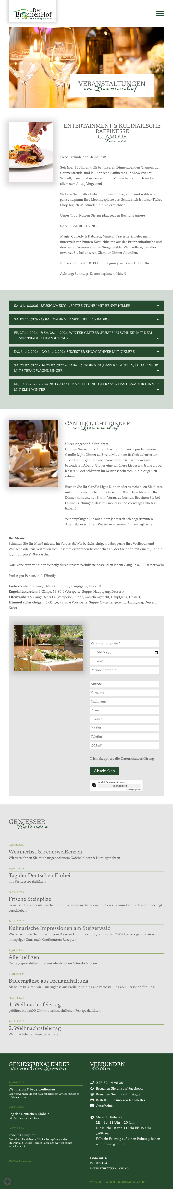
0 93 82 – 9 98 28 (109, 1083)
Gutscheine (104, 1106)
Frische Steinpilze (22, 1135)
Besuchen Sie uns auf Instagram (119, 1094)
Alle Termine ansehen (20, 1161)
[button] (7, 1181)
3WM (129, 1182)
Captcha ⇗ (133, 790)
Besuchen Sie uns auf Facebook (119, 1088)
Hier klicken (120, 786)
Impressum (98, 1163)
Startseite (98, 1158)
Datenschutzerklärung (109, 1168)
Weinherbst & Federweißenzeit (32, 1089)
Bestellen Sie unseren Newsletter (120, 1100)
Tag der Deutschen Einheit (29, 1114)
